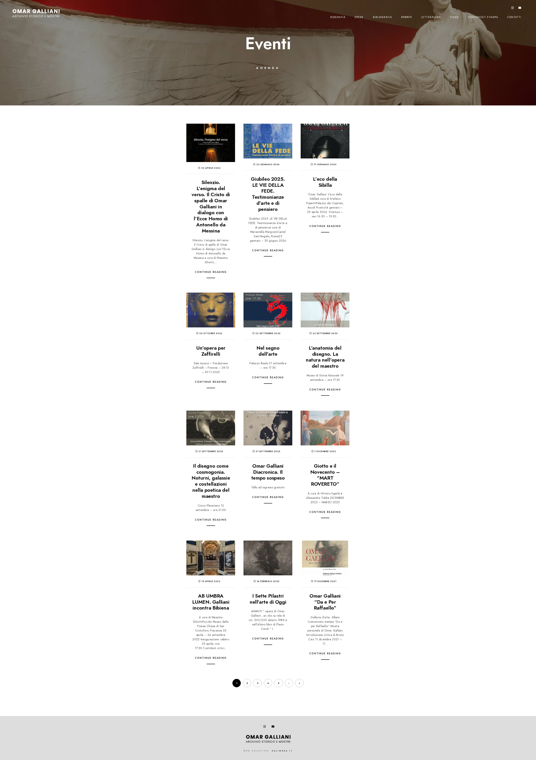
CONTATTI (514, 17)
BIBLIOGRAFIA (382, 17)
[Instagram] (512, 8)
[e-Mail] (520, 8)
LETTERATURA (431, 17)
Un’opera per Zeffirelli (210, 350)
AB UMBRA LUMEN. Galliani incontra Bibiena (210, 601)
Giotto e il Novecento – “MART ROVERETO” (325, 474)
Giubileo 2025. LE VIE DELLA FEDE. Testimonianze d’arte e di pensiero (268, 194)
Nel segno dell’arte (267, 350)
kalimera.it (282, 751)
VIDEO (454, 17)
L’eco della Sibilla (325, 181)
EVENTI (406, 17)
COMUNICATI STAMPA (483, 17)
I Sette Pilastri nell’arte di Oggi (268, 598)
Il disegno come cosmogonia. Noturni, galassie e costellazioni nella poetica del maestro (211, 480)
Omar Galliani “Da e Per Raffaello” (325, 601)
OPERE (359, 17)
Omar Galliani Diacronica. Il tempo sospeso (268, 471)
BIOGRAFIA (338, 17)
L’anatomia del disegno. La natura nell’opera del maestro (325, 356)
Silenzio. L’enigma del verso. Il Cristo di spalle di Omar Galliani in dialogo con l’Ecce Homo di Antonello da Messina (211, 206)
